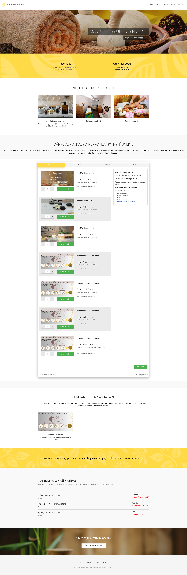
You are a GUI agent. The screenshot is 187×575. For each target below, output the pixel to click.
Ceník (173, 5)
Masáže (165, 5)
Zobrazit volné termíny (93, 545)
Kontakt (181, 5)
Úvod (151, 5)
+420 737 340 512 (67, 69)
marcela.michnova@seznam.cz (67, 67)
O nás (158, 5)
